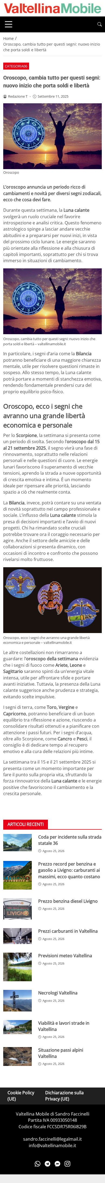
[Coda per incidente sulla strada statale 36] (17, 842)
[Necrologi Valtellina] (17, 1000)
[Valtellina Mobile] (52, 8)
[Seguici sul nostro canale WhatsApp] (37, 1163)
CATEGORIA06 (16, 66)
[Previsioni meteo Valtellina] (17, 967)
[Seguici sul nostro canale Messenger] (57, 1163)
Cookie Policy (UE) (21, 1096)
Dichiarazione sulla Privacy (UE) (64, 1096)
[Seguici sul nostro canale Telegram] (47, 1163)
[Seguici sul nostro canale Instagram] (67, 1163)
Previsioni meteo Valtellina (65, 956)
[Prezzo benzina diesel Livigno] (17, 908)
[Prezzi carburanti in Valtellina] (17, 936)
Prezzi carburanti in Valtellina (68, 931)
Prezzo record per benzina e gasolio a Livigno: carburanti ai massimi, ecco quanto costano (69, 870)
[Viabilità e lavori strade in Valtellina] (17, 1027)
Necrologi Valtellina (58, 993)
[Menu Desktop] (8, 24)
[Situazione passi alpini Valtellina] (17, 1056)
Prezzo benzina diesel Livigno (68, 901)
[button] (99, 24)
